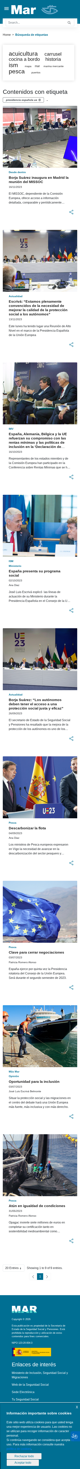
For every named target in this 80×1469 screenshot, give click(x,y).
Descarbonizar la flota (27, 828)
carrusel (53, 54)
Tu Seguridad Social (25, 1399)
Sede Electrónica (23, 1392)
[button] (71, 212)
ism (13, 65)
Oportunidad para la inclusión (34, 1082)
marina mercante (54, 66)
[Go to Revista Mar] (35, 9)
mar (37, 66)
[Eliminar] (40, 100)
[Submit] (69, 22)
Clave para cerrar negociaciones (36, 952)
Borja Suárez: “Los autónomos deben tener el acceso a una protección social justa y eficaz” (36, 704)
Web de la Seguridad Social (30, 1384)
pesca (17, 71)
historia (53, 59)
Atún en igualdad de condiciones (37, 1206)
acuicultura (23, 53)
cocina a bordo (24, 59)
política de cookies (19, 1448)
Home (7, 34)
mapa (28, 66)
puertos (35, 72)
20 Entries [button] (14, 1268)
